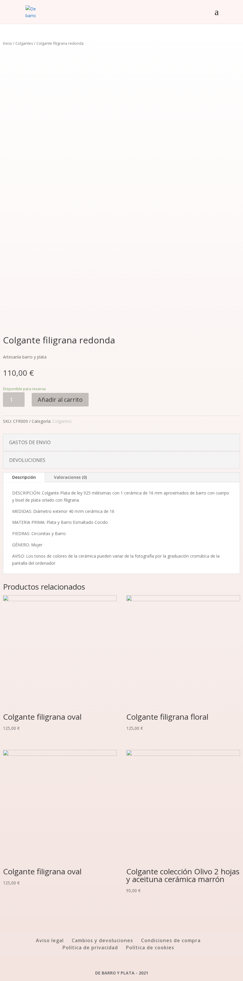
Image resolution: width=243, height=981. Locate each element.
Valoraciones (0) (70, 477)
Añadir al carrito (60, 400)
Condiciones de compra (171, 940)
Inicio (7, 43)
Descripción (24, 477)
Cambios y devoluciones (102, 940)
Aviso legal (50, 940)
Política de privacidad (90, 947)
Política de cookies (150, 947)
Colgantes (24, 43)
